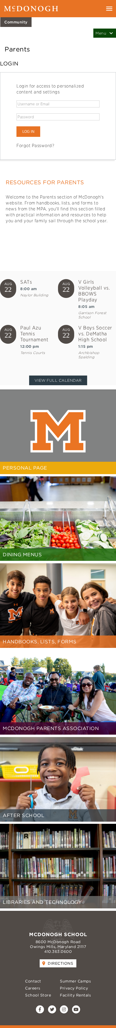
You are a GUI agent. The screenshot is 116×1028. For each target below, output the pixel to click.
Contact (33, 981)
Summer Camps (75, 981)
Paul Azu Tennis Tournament (34, 333)
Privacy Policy (74, 988)
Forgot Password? (35, 145)
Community (16, 22)
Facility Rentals (75, 995)
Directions (60, 963)
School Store (38, 995)
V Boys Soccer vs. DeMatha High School (95, 333)
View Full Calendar (58, 380)
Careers (32, 988)
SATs (26, 282)
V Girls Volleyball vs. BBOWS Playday (94, 291)
